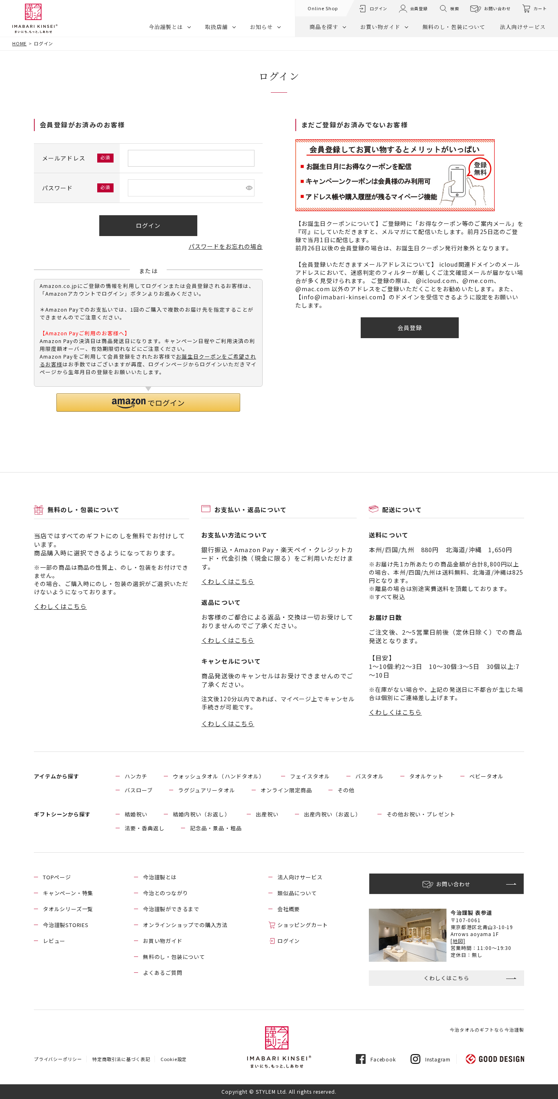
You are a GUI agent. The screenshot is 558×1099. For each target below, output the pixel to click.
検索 (454, 8)
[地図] (458, 940)
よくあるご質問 (163, 972)
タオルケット (426, 776)
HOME (19, 43)
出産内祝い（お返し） (332, 814)
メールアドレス (64, 158)
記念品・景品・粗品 (215, 828)
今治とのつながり (165, 893)
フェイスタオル (310, 776)
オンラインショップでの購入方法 (185, 925)
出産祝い (267, 814)
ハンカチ (136, 776)
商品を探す (324, 27)
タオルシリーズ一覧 (68, 909)
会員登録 (419, 8)
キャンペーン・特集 (68, 893)
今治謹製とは (166, 27)
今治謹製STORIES (66, 925)
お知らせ (261, 27)
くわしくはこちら (60, 606)
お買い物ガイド (380, 27)
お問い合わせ (497, 8)
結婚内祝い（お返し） (201, 814)
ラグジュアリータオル (206, 790)
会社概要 (288, 909)
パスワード (58, 188)
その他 (346, 790)
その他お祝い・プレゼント (420, 814)
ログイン (378, 8)
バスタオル (369, 776)
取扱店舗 (216, 27)
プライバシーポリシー (58, 1059)
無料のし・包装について (453, 27)
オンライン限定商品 (286, 790)
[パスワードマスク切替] (249, 188)
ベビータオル (486, 776)
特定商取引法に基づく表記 (121, 1059)
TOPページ (57, 877)
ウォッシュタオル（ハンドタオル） (219, 776)
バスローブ (139, 790)
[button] (148, 402)
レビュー (54, 941)
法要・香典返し (145, 828)
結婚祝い (136, 814)
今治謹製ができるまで (171, 909)
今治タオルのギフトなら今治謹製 (487, 1029)
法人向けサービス (523, 27)
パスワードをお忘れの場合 (226, 246)
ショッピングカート (302, 925)
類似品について (297, 893)
